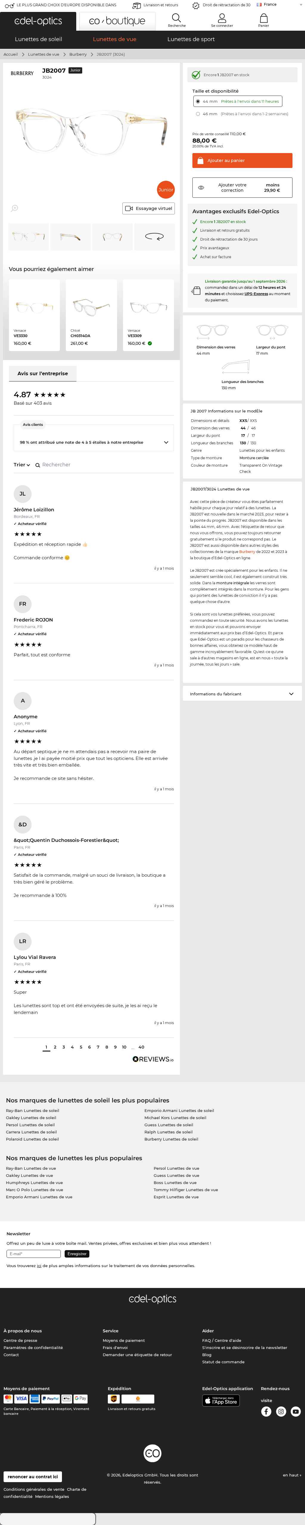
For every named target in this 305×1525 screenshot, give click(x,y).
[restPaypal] (50, 1399)
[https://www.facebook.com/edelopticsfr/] (266, 1412)
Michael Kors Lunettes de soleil (175, 1117)
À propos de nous (23, 1331)
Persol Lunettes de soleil (30, 1124)
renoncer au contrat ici (33, 1476)
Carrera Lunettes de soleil (31, 1132)
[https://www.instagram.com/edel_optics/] (281, 1412)
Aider (208, 1331)
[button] (38, 21)
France (270, 4)
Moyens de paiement (124, 1340)
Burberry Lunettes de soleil (171, 1139)
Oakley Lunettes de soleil (31, 1117)
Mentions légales (52, 1496)
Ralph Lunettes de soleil (168, 1132)
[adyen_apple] (66, 1399)
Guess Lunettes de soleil (168, 1124)
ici (39, 1265)
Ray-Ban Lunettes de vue (31, 1168)
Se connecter (222, 26)
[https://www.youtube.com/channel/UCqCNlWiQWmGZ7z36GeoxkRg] (296, 1412)
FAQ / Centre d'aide (221, 1340)
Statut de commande (223, 1361)
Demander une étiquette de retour (137, 1354)
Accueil (11, 54)
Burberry (78, 54)
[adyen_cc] (8, 1399)
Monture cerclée (254, 458)
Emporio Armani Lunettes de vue (39, 1196)
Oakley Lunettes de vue (29, 1175)
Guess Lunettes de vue (176, 1175)
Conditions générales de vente (34, 1489)
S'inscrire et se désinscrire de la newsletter (244, 1347)
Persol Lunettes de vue (176, 1168)
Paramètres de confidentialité (33, 1347)
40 (141, 1047)
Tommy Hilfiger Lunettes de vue (186, 1189)
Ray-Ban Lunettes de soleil (32, 1110)
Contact (11, 1354)
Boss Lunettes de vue (175, 1182)
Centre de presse (20, 1340)
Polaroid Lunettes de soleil (32, 1139)
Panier (263, 26)
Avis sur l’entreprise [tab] (43, 373)
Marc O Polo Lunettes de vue (34, 1189)
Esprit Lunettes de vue (176, 1196)
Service (111, 1331)
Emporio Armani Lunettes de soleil (179, 1110)
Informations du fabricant (215, 693)
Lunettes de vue (43, 54)
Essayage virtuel (154, 208)
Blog (206, 1354)
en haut (291, 1475)
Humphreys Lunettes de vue (34, 1182)
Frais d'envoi (115, 1347)
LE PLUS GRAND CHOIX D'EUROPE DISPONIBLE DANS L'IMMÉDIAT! (66, 7)
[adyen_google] (81, 1399)
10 (124, 1047)
